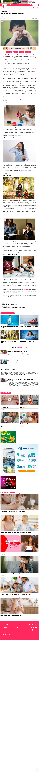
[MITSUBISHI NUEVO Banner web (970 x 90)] (19, 3)
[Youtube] (35, 7)
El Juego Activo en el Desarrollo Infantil (16, 361)
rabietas (26, 289)
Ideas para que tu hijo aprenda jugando (17, 351)
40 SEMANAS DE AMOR (6, 632)
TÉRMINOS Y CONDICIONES (18, 631)
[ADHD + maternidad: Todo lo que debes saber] (19, 606)
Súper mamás (18, 359)
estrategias (34, 68)
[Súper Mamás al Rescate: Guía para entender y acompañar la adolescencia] (4, 380)
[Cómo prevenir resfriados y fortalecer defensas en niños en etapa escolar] (19, 564)
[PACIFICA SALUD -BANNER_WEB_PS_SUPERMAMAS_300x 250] (19, 475)
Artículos (9, 359)
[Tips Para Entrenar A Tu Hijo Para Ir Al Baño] (10, 320)
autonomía (34, 57)
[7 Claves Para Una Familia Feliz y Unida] (10, 335)
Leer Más (32, 356)
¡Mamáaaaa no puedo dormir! (27, 341)
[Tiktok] (28, 7)
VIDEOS (4, 630)
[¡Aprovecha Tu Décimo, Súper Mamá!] (29, 320)
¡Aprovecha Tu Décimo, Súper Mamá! (29, 326)
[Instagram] (31, 7)
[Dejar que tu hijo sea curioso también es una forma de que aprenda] (19, 523)
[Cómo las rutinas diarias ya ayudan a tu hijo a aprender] (19, 502)
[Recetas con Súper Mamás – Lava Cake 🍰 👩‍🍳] (29, 400)
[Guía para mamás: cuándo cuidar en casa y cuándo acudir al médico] (19, 585)
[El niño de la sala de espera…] (29, 417)
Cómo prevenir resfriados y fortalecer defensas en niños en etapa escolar (17, 573)
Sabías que (13, 359)
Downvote (3, 409)
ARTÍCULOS (5, 627)
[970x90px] (19, 49)
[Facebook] (33, 7)
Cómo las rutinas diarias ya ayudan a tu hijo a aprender (13, 511)
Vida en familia (22, 347)
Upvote (1, 409)
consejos (11, 99)
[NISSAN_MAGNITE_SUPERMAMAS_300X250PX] (8, 488)
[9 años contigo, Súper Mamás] (19, 543)
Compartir (2, 21)
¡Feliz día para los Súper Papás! (8, 370)
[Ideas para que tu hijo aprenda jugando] (4, 352)
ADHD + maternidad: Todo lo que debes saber (11, 615)
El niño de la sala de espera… (27, 424)
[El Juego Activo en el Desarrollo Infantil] (4, 361)
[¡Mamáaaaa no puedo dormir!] (29, 335)
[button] (10, 5)
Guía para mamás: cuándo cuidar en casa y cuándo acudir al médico (16, 594)
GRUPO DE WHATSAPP (6, 634)
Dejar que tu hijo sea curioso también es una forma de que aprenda (16, 532)
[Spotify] (38, 7)
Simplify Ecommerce (18, 637)
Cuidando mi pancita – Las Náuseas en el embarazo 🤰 (9, 407)
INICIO (17, 627)
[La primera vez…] (10, 417)
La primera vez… (5, 424)
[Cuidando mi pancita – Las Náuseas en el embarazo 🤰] (10, 400)
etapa (6, 56)
